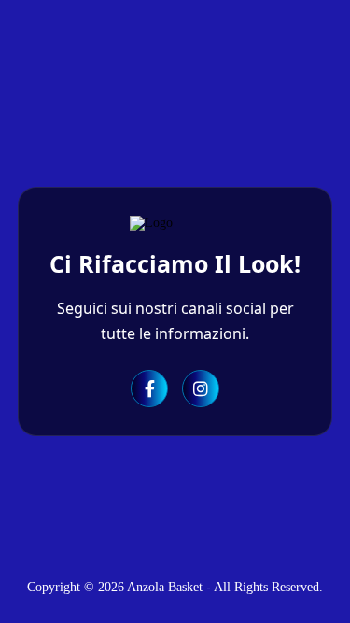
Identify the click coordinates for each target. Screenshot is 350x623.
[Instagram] (200, 388)
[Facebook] (149, 388)
